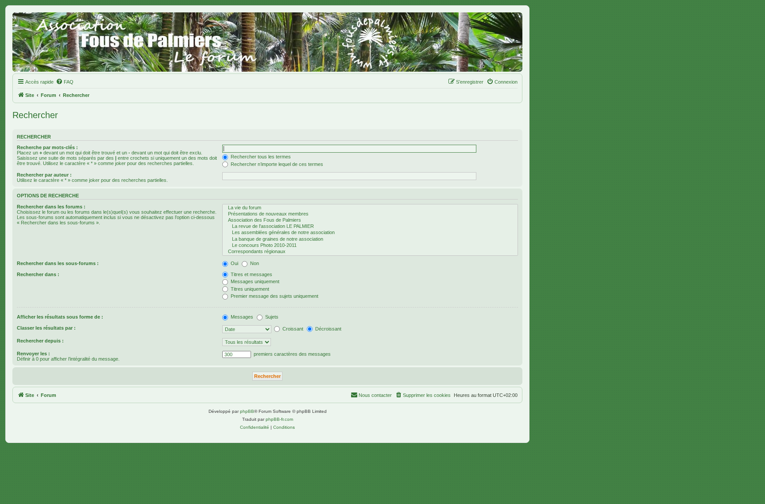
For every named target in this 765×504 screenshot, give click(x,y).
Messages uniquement (254, 281)
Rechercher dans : (38, 274)
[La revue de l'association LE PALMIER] (370, 226)
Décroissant (327, 328)
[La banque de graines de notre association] (370, 239)
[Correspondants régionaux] (370, 252)
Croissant (292, 328)
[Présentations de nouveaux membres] (370, 214)
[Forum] (267, 42)
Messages (241, 316)
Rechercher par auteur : (44, 174)
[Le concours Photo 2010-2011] (370, 245)
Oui (233, 263)
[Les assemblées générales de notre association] (370, 233)
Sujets (271, 316)
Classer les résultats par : (46, 328)
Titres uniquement (249, 289)
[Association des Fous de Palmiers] (370, 220)
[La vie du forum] (370, 208)
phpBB (247, 411)
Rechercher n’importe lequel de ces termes (276, 164)
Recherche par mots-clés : (47, 147)
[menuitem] (64, 82)
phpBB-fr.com (279, 419)
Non (254, 263)
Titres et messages (250, 274)
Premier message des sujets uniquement (273, 296)
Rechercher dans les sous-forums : (58, 263)
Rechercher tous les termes (260, 156)
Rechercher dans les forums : (51, 206)
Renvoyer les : (33, 353)
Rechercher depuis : (40, 340)
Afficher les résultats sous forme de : (60, 316)
